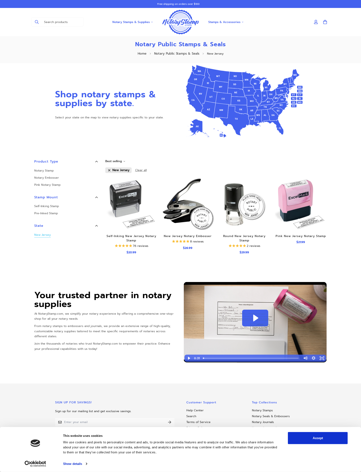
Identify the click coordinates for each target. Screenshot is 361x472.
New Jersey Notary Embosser (188, 236)
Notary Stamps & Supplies (131, 22)
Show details (72, 464)
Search (191, 416)
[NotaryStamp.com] (180, 22)
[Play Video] (188, 358)
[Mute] (305, 358)
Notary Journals (263, 422)
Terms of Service (198, 422)
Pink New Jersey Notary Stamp (301, 236)
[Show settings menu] (313, 358)
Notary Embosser (46, 178)
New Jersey (42, 235)
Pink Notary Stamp (47, 185)
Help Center (195, 410)
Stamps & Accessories (224, 22)
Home (142, 53)
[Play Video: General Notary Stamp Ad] (255, 318)
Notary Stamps (262, 410)
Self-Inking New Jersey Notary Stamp (131, 238)
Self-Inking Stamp (46, 206)
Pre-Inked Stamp (46, 213)
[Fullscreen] (322, 358)
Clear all (141, 170)
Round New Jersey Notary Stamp (244, 238)
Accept (318, 438)
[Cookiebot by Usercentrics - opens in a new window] (35, 464)
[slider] (251, 358)
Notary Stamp (44, 170)
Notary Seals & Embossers (271, 416)
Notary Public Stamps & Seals (176, 53)
